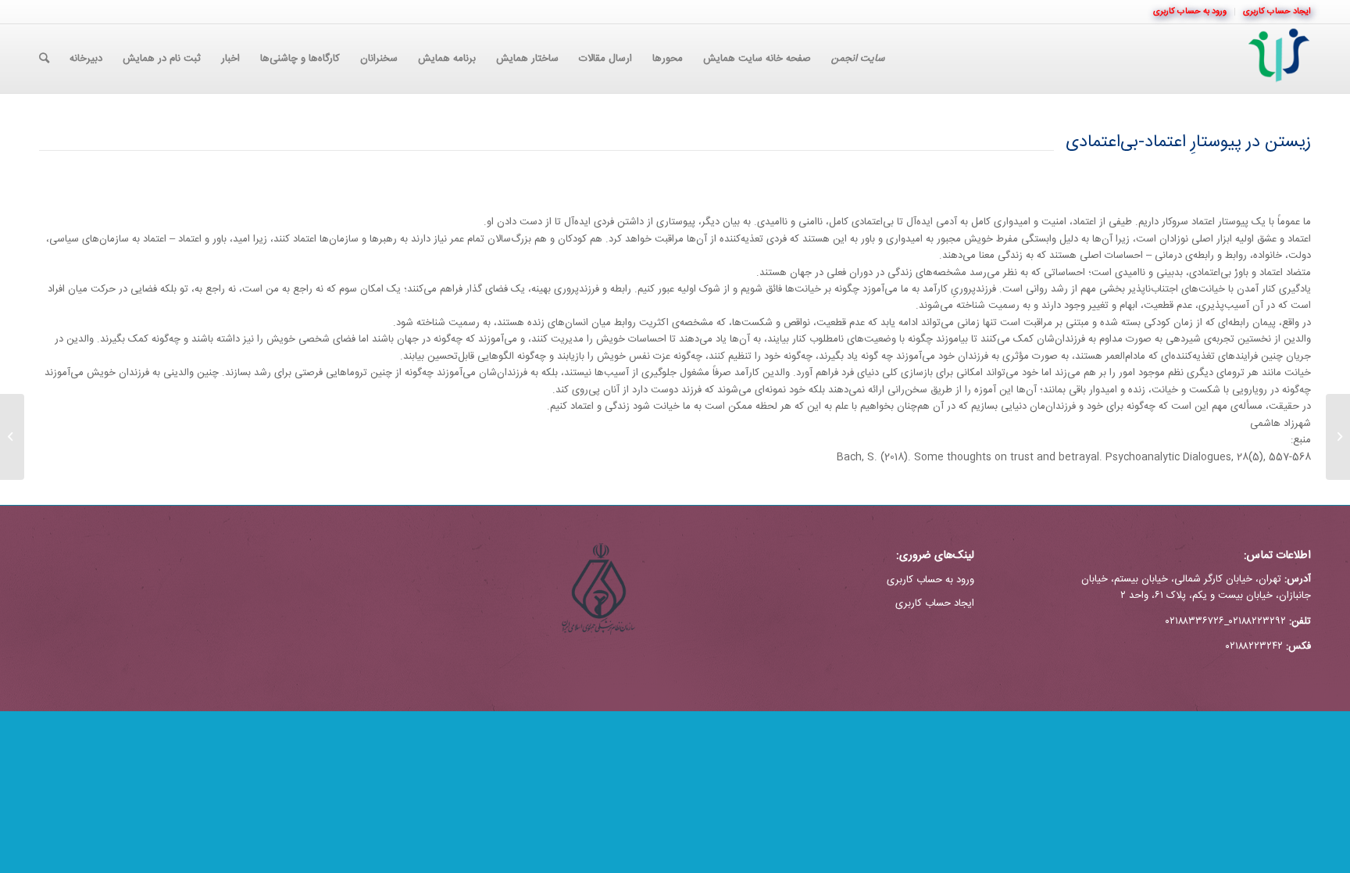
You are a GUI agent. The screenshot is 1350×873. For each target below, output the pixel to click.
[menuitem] (1272, 12)
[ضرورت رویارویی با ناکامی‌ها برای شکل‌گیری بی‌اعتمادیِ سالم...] (1338, 437)
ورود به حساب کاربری (930, 580)
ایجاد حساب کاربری (934, 603)
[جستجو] (44, 58)
